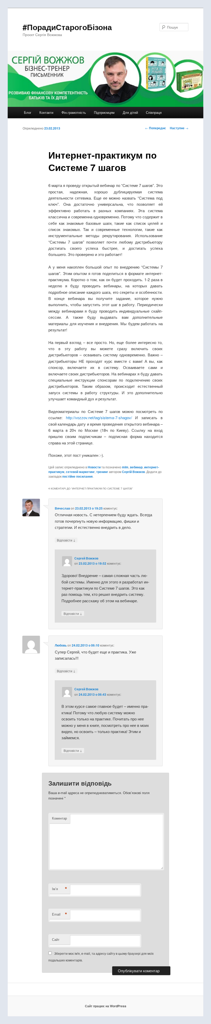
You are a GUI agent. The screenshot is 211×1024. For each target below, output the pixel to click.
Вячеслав (62, 508)
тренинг (102, 471)
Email (59, 914)
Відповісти (66, 540)
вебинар (136, 467)
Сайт (55, 939)
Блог (27, 112)
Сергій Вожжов (133, 471)
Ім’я (59, 889)
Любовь (61, 645)
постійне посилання (77, 476)
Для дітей (130, 112)
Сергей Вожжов (86, 558)
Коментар (59, 818)
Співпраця (154, 112)
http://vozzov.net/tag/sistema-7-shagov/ (99, 417)
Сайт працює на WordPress (105, 1006)
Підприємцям (104, 112)
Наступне (179, 128)
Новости (94, 467)
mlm (125, 467)
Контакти (46, 112)
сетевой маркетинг (80, 471)
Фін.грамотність (73, 112)
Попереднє (155, 128)
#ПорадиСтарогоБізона (67, 26)
